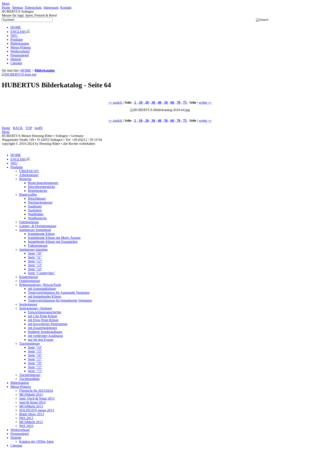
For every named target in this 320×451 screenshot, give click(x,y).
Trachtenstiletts (29, 379)
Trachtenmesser (29, 375)
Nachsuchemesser (40, 202)
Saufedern (35, 210)
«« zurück (115, 102)
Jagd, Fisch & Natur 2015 (37, 398)
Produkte (16, 39)
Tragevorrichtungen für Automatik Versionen (58, 292)
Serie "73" (35, 371)
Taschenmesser (29, 343)
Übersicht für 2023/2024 (36, 390)
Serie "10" (35, 253)
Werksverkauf (20, 51)
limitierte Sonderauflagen (45, 332)
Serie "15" (35, 351)
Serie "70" (35, 363)
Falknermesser (38, 245)
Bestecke (25, 179)
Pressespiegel (19, 55)
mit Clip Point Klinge (42, 316)
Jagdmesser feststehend (35, 230)
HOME (15, 27)
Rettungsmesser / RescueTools (40, 285)
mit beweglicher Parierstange (47, 324)
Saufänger (35, 206)
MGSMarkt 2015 (31, 394)
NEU (14, 35)
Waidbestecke (37, 218)
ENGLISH (18, 32)
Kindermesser (28, 277)
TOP (28, 128)
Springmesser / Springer (35, 308)
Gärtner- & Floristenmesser (37, 226)
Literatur (16, 63)
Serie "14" (35, 269)
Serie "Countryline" (41, 273)
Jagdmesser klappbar (33, 249)
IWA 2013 (26, 418)
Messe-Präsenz (20, 47)
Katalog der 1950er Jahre (36, 441)
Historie (15, 59)
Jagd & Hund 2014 (32, 402)
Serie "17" (35, 359)
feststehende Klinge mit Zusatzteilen (52, 241)
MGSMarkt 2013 (31, 406)
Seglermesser (28, 304)
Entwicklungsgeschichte (44, 312)
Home (6, 128)
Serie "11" (35, 257)
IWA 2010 (26, 426)
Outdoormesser (29, 281)
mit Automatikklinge (42, 289)
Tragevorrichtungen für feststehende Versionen (60, 300)
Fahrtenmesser (29, 222)
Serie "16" (35, 355)
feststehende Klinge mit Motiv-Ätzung (54, 238)
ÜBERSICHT (29, 171)
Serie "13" (35, 265)
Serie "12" (35, 261)
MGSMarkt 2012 (31, 422)
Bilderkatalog (19, 43)
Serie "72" (35, 367)
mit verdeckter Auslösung (45, 336)
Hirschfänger (37, 198)
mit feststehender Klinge (44, 296)
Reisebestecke (37, 191)
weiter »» (205, 102)
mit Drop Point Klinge (43, 320)
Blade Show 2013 (31, 414)
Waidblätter (36, 214)
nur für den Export (40, 339)
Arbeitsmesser (29, 175)
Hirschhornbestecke (41, 187)
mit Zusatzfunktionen (42, 328)
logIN (39, 128)
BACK (18, 128)
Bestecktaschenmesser (43, 183)
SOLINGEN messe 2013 (36, 410)
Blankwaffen (28, 194)
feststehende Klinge (41, 234)
